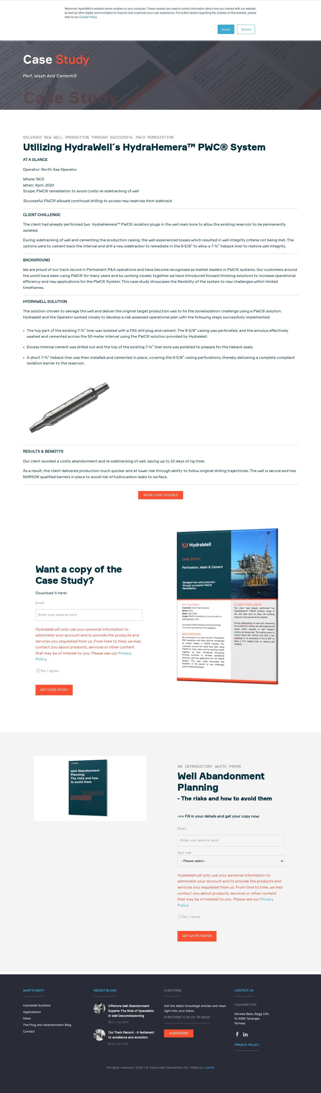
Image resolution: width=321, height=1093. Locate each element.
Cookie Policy (88, 17)
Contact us (244, 990)
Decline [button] (246, 29)
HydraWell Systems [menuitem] (37, 1005)
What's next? (33, 990)
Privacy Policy (247, 1045)
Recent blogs (105, 990)
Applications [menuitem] (32, 1012)
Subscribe (178, 1033)
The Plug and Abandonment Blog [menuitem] (47, 1025)
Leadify (209, 1067)
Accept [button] (226, 29)
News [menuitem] (27, 1018)
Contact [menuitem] (29, 1031)
